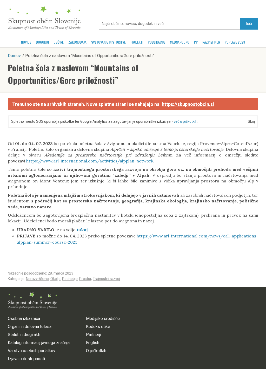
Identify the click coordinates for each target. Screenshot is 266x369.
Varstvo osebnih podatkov (31, 350)
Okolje (55, 279)
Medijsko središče (103, 318)
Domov (14, 55)
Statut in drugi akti (24, 334)
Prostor (85, 279)
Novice (26, 42)
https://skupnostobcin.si (188, 104)
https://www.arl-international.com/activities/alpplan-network (89, 160)
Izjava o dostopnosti (26, 358)
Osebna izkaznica (24, 318)
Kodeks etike (98, 326)
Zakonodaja (77, 42)
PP (196, 42)
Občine (59, 42)
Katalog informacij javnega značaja (39, 342)
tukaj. (84, 229)
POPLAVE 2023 (235, 42)
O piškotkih (96, 350)
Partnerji (93, 334)
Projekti (136, 42)
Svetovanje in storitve (108, 42)
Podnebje (70, 279)
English (92, 342)
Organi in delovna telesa (29, 326)
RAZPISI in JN (211, 42)
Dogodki (42, 42)
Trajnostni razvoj (106, 279)
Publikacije (156, 42)
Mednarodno (179, 42)
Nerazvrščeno (37, 279)
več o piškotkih (185, 121)
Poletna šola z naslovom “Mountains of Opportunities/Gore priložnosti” (73, 74)
